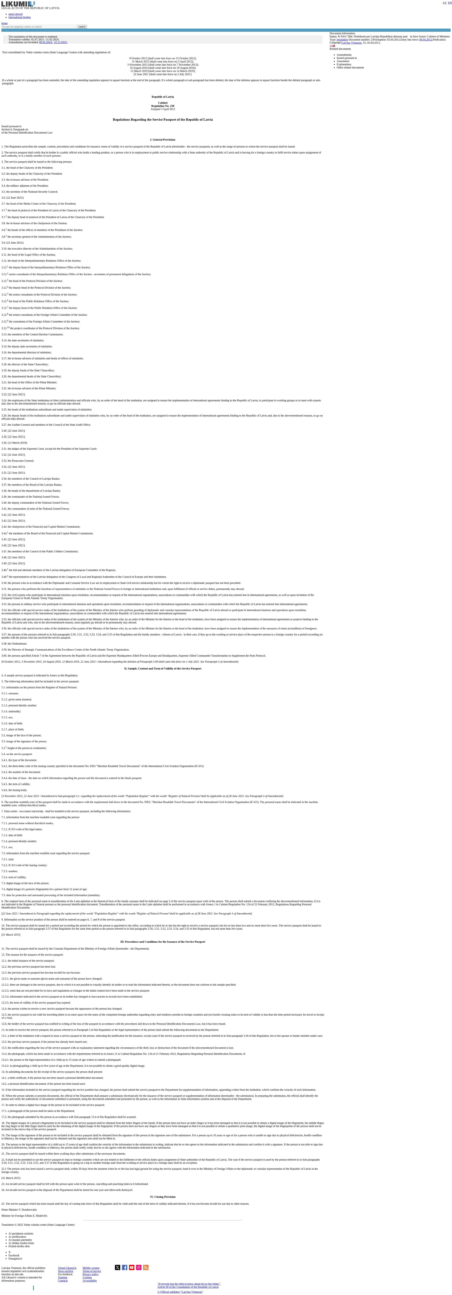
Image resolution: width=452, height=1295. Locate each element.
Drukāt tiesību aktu (19, 1246)
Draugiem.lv (15, 1258)
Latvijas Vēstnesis (351, 42)
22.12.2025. (60, 42)
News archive (65, 1271)
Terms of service (92, 1271)
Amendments (344, 54)
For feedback (65, 1274)
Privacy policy (91, 1274)
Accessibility (90, 1280)
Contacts (63, 1280)
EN (450, 2)
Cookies (87, 1277)
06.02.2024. (46, 42)
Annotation (343, 61)
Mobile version (91, 1267)
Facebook (13, 1255)
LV (445, 2)
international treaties (19, 17)
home (4, 23)
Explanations (344, 64)
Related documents (340, 48)
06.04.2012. (426, 39)
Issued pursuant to (347, 57)
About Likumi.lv (67, 1267)
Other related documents (350, 67)
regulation (342, 39)
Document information (343, 33)
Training (62, 1277)
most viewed (15, 14)
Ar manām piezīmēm (20, 1239)
